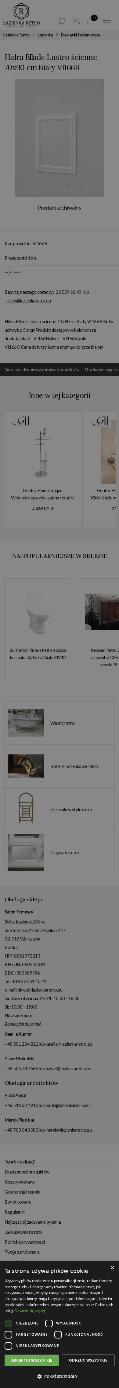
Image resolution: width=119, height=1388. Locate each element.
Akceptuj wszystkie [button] (31, 1360)
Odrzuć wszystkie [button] (88, 1360)
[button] (59, 1377)
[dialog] (59, 694)
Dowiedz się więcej (30, 1310)
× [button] (112, 1268)
